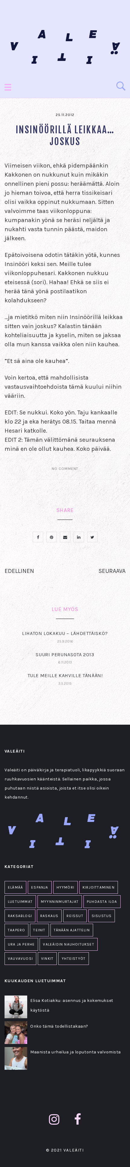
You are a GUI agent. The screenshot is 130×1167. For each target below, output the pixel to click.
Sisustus (102, 916)
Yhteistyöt (74, 958)
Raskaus (49, 916)
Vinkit (47, 958)
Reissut (75, 916)
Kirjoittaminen (99, 887)
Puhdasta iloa (102, 901)
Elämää (15, 887)
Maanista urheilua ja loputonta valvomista (75, 1052)
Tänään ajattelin (72, 930)
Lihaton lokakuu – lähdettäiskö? (65, 633)
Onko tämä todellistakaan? (59, 1026)
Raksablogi (20, 916)
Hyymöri (65, 887)
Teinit (39, 930)
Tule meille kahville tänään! (65, 675)
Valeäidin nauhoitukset (68, 944)
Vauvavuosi (20, 958)
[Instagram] (54, 1119)
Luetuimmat (20, 901)
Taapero (16, 930)
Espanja (39, 887)
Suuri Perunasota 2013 (65, 654)
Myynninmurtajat (60, 901)
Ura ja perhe (21, 944)
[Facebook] (77, 1119)
